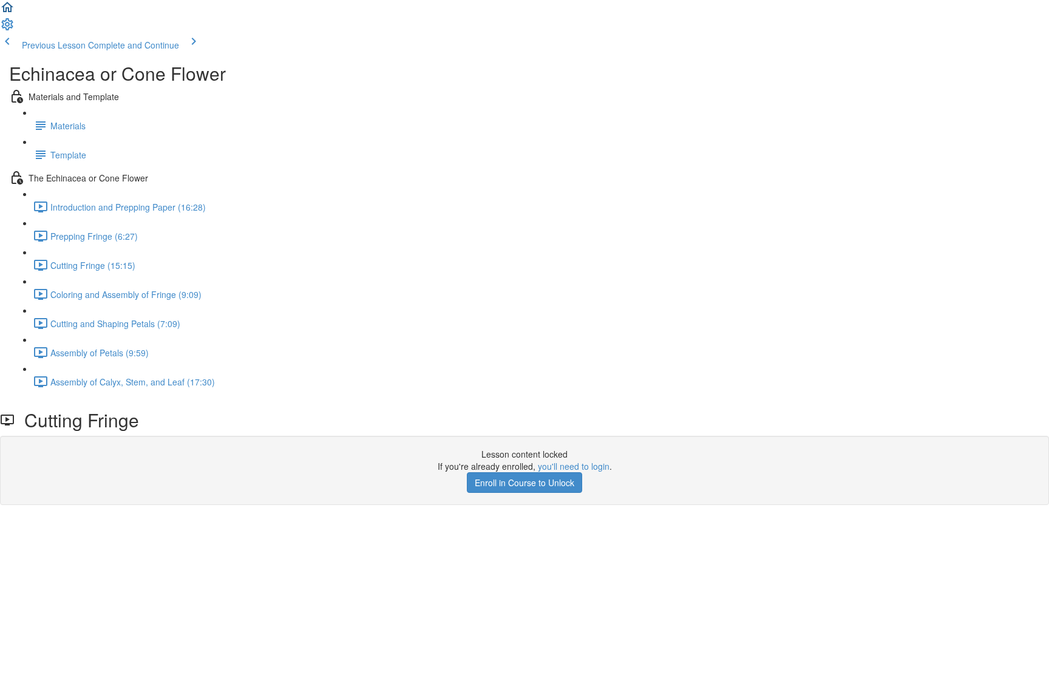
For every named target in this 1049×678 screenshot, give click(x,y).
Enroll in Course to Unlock (524, 482)
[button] (7, 11)
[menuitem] (7, 28)
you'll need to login (573, 466)
